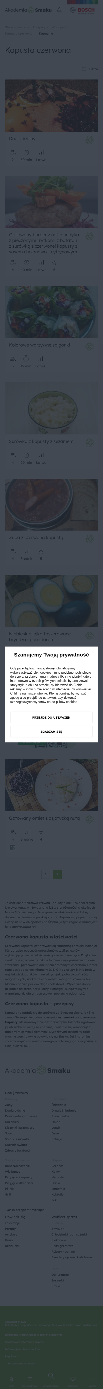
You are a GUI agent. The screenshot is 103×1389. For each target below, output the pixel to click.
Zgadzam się (51, 731)
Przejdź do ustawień (51, 717)
